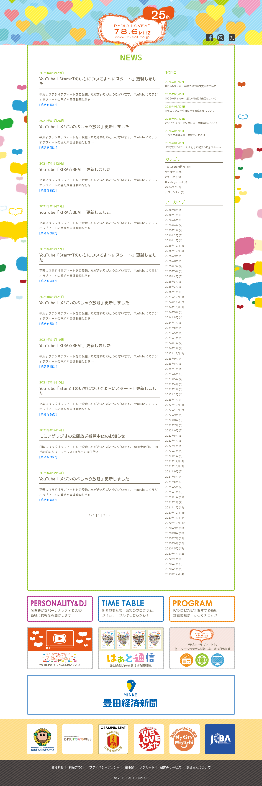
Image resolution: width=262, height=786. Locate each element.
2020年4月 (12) (174, 553)
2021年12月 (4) (174, 461)
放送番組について (198, 767)
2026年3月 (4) (173, 230)
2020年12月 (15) (175, 512)
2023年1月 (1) (173, 399)
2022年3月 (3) (173, 445)
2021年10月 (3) (174, 466)
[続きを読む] (48, 105)
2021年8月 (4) (173, 476)
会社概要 (57, 767)
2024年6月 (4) (173, 327)
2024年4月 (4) (173, 338)
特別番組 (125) (174, 171)
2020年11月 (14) (175, 517)
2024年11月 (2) (174, 302)
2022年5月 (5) (173, 435)
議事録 (129, 767)
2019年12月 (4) (174, 574)
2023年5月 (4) (173, 379)
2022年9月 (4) (173, 415)
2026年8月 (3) (173, 209)
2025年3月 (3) (173, 281)
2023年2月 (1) (173, 394)
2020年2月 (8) (173, 564)
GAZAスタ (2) (173, 187)
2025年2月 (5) (173, 286)
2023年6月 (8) (173, 374)
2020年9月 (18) (174, 528)
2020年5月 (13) (174, 548)
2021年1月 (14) (174, 507)
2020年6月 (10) (174, 543)
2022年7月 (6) (173, 425)
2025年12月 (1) (174, 245)
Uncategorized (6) (176, 182)
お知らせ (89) (173, 177)
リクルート (147, 767)
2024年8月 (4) (173, 317)
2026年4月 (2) (173, 225)
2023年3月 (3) (173, 389)
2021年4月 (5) (173, 492)
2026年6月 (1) (173, 220)
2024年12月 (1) (174, 297)
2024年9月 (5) (173, 312)
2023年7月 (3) (173, 368)
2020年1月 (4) (173, 569)
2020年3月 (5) (173, 558)
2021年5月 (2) (173, 487)
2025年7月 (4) (173, 266)
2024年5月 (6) (173, 333)
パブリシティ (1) (174, 192)
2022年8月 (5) (173, 420)
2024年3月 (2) (173, 343)
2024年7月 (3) (173, 322)
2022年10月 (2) (174, 410)
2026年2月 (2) (173, 235)
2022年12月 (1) (174, 404)
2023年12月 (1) (174, 353)
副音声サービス (170, 767)
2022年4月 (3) (173, 440)
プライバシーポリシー (104, 767)
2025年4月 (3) (173, 276)
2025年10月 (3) (174, 250)
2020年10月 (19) (175, 522)
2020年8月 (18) (174, 533)
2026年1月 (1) (173, 240)
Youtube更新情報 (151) (178, 166)
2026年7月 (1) (173, 214)
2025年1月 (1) (173, 291)
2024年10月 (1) (174, 307)
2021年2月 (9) (173, 502)
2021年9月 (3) (173, 471)
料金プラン (76, 767)
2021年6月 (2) (173, 481)
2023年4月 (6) (173, 384)
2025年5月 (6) (173, 271)
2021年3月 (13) (174, 497)
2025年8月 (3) (173, 261)
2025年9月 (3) (173, 256)
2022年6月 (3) (173, 430)
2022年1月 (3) (173, 456)
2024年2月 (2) (173, 348)
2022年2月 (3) (173, 451)
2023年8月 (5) (173, 363)
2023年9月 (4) (173, 358)
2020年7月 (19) (174, 538)
